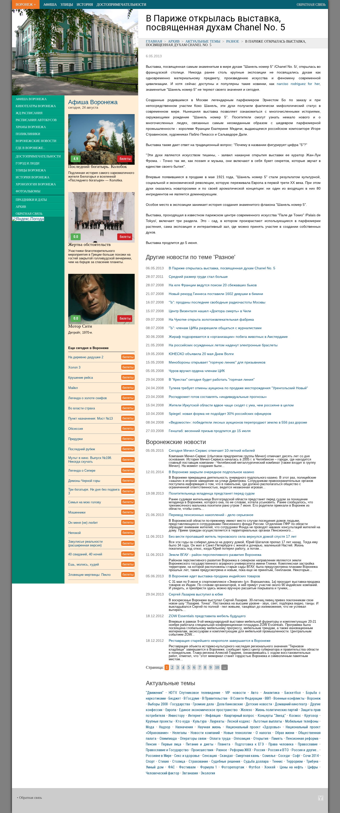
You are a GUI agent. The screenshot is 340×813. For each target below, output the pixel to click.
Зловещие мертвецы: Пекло (89, 575)
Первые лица (171, 744)
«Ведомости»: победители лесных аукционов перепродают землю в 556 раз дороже (238, 422)
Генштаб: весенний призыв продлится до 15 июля (210, 431)
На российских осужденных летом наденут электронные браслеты (223, 345)
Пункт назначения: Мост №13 (90, 418)
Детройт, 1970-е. (80, 332)
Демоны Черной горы (84, 481)
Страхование (198, 761)
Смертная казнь (247, 756)
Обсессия (75, 429)
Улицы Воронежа (31, 170)
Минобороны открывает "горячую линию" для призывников (217, 362)
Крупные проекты (159, 721)
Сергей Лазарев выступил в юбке (196, 594)
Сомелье (269, 756)
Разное (232, 41)
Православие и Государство (167, 750)
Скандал (226, 756)
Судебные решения (225, 761)
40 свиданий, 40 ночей (85, 554)
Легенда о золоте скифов (87, 398)
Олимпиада (168, 739)
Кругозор (311, 716)
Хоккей (269, 767)
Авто (254, 693)
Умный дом (155, 767)
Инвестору (176, 716)
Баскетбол (292, 693)
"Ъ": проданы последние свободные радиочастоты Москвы (217, 302)
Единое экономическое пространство (208, 710)
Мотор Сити (80, 326)
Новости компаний (205, 733)
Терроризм (294, 761)
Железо (246, 710)
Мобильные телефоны (301, 721)
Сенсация (209, 756)
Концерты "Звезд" (272, 716)
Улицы (66, 4)
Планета (224, 744)
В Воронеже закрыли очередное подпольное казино (211, 472)
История (85, 4)
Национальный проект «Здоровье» (253, 727)
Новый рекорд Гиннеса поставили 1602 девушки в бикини (216, 294)
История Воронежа (32, 177)
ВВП (268, 698)
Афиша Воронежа (31, 99)
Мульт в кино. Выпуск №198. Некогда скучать (90, 459)
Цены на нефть (291, 767)
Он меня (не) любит (83, 522)
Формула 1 (208, 767)
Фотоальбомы (28, 191)
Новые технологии (238, 733)
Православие (308, 744)
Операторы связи (193, 739)
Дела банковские (230, 704)
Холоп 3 (74, 367)
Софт (296, 756)
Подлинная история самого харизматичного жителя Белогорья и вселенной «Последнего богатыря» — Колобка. (101, 176)
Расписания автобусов (36, 120)
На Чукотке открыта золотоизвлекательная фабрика (211, 319)
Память (277, 739)
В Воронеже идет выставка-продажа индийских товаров (214, 576)
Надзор (164, 727)
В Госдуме (191, 698)
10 (217, 667)
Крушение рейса (80, 377)
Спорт (150, 761)
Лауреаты (217, 721)
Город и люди (27, 163)
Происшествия (202, 750)
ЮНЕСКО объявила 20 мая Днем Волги (201, 354)
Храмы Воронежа (31, 127)
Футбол (254, 767)
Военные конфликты (289, 698)
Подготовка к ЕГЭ (249, 744)
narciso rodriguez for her (298, 84)
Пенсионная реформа (302, 739)
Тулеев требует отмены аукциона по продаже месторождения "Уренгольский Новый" (238, 388)
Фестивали (187, 767)
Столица (178, 761)
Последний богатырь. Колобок (97, 166)
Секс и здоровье (187, 756)
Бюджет (175, 698)
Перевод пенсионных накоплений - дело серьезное (211, 515)
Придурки (75, 439)
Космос (295, 716)
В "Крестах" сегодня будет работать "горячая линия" (212, 379)
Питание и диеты (199, 744)
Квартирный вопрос (239, 716)
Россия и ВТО (278, 750)
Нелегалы (179, 733)
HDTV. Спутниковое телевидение (194, 693)
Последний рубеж (81, 449)
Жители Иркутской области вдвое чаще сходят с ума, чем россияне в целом (231, 405)
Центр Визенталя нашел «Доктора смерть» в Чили (210, 311)
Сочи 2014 (310, 756)
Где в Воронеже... (30, 148)
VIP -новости (235, 693)
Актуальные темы (202, 41)
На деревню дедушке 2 (85, 357)
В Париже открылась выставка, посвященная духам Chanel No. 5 (222, 268)
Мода (150, 727)
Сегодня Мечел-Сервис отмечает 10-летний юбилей (212, 450)
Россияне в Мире (158, 756)
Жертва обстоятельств (89, 244)
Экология (208, 773)
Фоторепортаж (232, 767)
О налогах (263, 733)
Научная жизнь (209, 727)
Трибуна (312, 761)
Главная (154, 41)
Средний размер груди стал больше (198, 277)
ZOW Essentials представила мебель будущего (207, 616)
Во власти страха (81, 408)
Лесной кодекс (238, 721)
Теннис (277, 761)
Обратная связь (311, 4)
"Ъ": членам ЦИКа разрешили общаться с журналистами (215, 328)
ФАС (171, 767)
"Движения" (155, 693)
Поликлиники (28, 134)
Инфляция (213, 716)
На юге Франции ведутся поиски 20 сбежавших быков (213, 285)
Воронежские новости (36, 141)
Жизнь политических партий (276, 710)
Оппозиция (242, 739)
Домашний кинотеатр (291, 704)
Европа (171, 710)
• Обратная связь (29, 798)
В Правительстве (214, 698)
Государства (180, 704)
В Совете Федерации (246, 698)
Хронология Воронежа (36, 184)
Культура (200, 721)
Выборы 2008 (158, 704)
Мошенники (76, 512)
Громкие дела (203, 704)
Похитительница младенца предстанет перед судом (212, 493)
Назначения (184, 727)
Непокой (74, 533)
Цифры (313, 767)
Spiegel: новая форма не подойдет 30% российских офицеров (220, 414)
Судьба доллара (256, 761)
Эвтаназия (190, 773)
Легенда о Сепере (81, 470)
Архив (173, 41)
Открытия (260, 739)
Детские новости (259, 704)
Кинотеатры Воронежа (36, 106)
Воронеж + (26, 4)
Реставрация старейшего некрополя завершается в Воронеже (220, 641)
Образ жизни (284, 733)
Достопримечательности (121, 4)
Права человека (281, 744)
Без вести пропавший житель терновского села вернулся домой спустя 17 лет (232, 536)
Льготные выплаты (267, 721)
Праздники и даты (31, 200)
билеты (125, 159)
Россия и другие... (305, 750)
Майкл (73, 388)
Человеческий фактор (162, 773)
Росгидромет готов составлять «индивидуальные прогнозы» (218, 397)
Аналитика (272, 693)
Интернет (195, 716)
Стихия (163, 761)
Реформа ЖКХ (240, 750)
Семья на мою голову (84, 502)
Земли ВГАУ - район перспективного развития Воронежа (215, 555)
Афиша (50, 4)
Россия (259, 750)
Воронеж (314, 698)
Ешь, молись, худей (83, 564)
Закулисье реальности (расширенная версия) (85, 543)
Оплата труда (220, 739)
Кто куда (183, 721)
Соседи (284, 756)
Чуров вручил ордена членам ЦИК (197, 371)
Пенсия (151, 744)
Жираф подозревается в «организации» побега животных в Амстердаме (228, 337)
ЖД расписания (29, 113)
